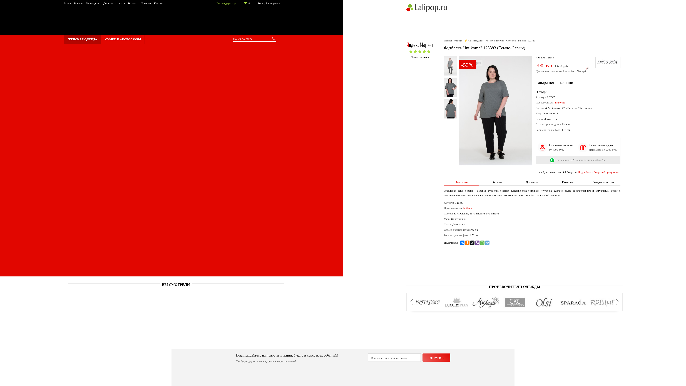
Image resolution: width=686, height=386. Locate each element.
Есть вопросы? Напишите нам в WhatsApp (581, 160)
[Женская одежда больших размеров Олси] (544, 302)
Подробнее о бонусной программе (598, 172)
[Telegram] (487, 243)
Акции (67, 3)
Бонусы (78, 3)
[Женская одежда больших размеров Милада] (485, 302)
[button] (412, 301)
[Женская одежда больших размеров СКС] (515, 302)
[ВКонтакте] (462, 243)
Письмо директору (227, 3)
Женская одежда (82, 39)
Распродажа (93, 3)
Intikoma (560, 102)
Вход (260, 3)
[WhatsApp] (482, 243)
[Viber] (477, 243)
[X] (472, 243)
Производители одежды (514, 287)
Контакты (159, 3)
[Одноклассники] (467, 243)
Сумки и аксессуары (123, 39)
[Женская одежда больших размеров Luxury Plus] (456, 302)
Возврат (133, 3)
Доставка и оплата (114, 3)
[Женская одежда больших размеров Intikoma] (427, 302)
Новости (146, 3)
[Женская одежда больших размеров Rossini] (602, 302)
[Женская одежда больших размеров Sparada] (573, 302)
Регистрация (273, 3)
